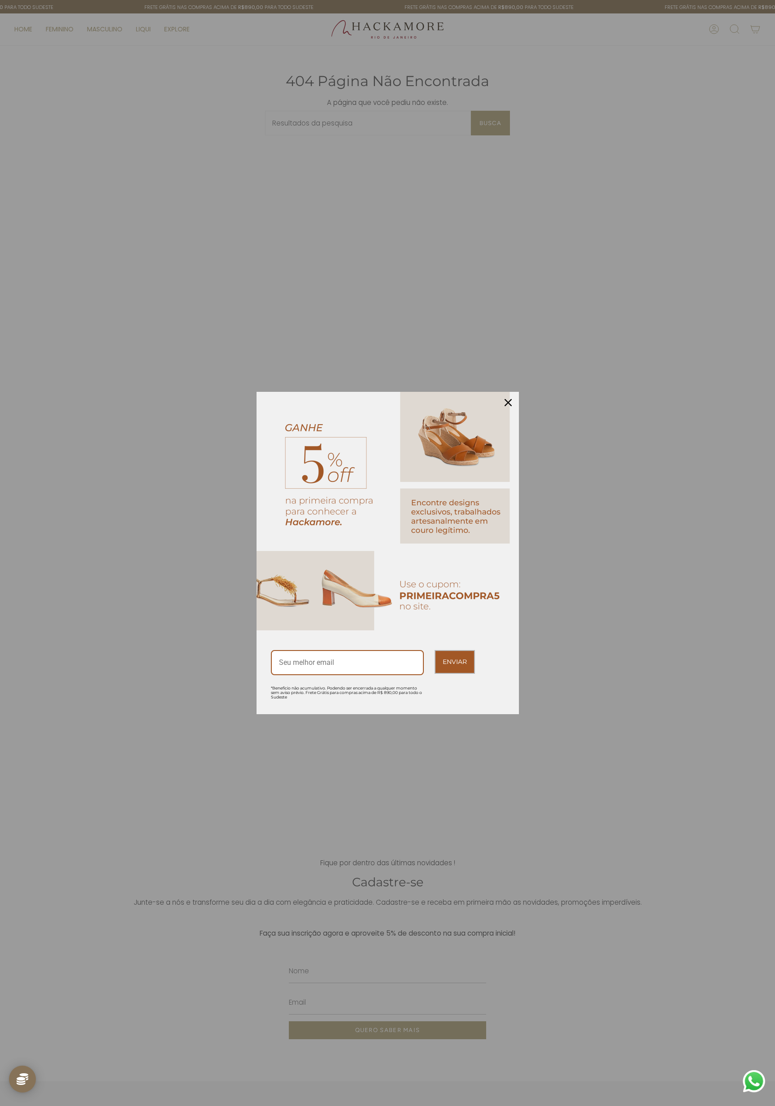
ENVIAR (455, 662)
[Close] (508, 402)
